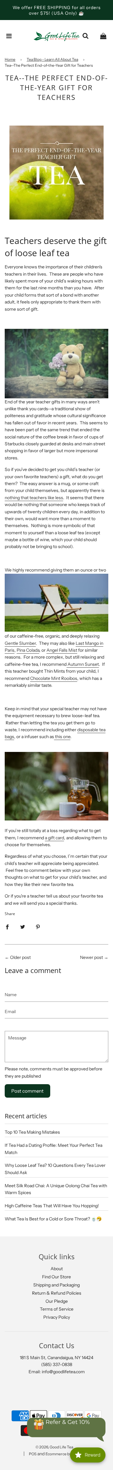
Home (10, 59)
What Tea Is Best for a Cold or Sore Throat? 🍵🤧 (53, 1219)
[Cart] (103, 36)
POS (32, 1454)
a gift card (54, 838)
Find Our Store (56, 1277)
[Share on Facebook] (7, 927)
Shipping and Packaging (56, 1285)
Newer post (91, 957)
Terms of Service (56, 1309)
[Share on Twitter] (22, 927)
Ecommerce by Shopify (65, 1454)
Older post (20, 957)
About (57, 1268)
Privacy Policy (56, 1317)
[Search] (85, 36)
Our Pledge (57, 1301)
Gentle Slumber (20, 643)
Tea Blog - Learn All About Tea (52, 59)
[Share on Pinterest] (38, 927)
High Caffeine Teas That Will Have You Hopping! (52, 1206)
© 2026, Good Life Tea (54, 1447)
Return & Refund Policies (56, 1293)
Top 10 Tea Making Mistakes (32, 1132)
